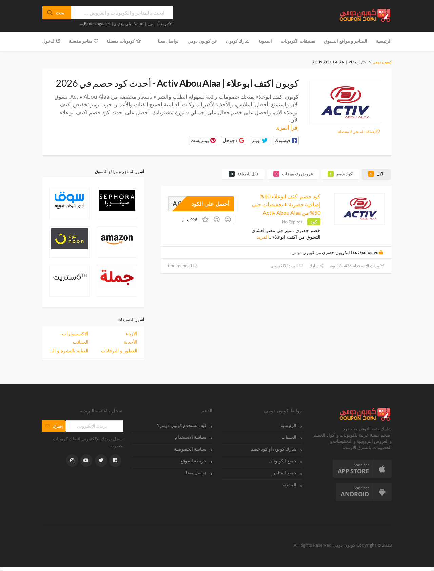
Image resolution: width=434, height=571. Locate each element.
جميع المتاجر (284, 473)
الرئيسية (384, 41)
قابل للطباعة (245, 173)
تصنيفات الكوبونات (298, 41)
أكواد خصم (341, 173)
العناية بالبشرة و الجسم (68, 350)
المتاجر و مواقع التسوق (345, 41)
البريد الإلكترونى (284, 266)
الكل (377, 173)
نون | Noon (143, 23)
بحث (56, 12)
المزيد (263, 237)
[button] (286, 140)
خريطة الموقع (193, 461)
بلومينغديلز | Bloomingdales (107, 23)
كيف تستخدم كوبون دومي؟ (181, 425)
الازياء (131, 333)
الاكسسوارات (75, 333)
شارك (314, 266)
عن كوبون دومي (202, 41)
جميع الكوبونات (282, 461)
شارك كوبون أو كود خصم (273, 449)
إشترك (53, 426)
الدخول (49, 41)
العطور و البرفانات (119, 350)
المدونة (265, 41)
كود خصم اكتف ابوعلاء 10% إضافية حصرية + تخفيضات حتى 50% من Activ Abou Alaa (286, 204)
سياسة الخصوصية (190, 449)
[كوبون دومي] (365, 15)
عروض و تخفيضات (294, 173)
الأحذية (130, 342)
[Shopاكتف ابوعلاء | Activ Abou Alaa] (345, 103)
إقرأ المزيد (287, 127)
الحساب (288, 437)
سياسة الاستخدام (190, 437)
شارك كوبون (238, 41)
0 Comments (180, 266)
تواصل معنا (168, 41)
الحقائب (80, 342)
